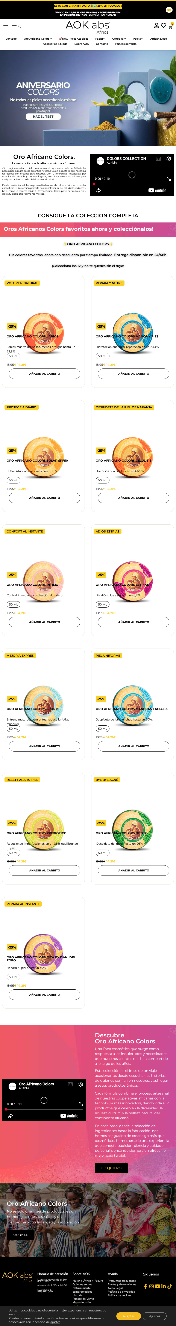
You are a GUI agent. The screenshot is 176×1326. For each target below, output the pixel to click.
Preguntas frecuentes (122, 1281)
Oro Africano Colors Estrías (122, 585)
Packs (137, 38)
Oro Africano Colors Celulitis (124, 460)
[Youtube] (157, 1286)
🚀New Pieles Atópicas (73, 38)
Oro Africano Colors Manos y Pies (127, 336)
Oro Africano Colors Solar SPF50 (37, 460)
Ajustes (154, 1316)
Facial (99, 38)
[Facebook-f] (145, 1286)
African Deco (158, 38)
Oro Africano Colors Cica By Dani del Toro (41, 958)
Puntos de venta (126, 43)
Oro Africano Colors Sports (33, 709)
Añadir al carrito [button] (44, 373)
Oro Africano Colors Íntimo (32, 585)
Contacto (102, 43)
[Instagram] (151, 1286)
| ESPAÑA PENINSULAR (88, 13)
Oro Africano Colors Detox (121, 833)
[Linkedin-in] (163, 1286)
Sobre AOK (81, 43)
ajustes (55, 1322)
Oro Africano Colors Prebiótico (37, 833)
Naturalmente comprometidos (82, 1290)
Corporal (117, 38)
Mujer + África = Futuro (88, 1281)
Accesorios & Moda (55, 43)
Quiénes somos (82, 1284)
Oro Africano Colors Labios (33, 336)
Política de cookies (119, 1295)
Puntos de (83, 1299)
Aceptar (129, 1316)
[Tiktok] (169, 1286)
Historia (77, 1295)
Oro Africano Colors (36, 38)
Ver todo (11, 38)
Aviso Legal (115, 1288)
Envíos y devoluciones (122, 1284)
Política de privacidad (121, 1292)
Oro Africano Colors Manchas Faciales (132, 709)
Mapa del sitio (82, 1302)
